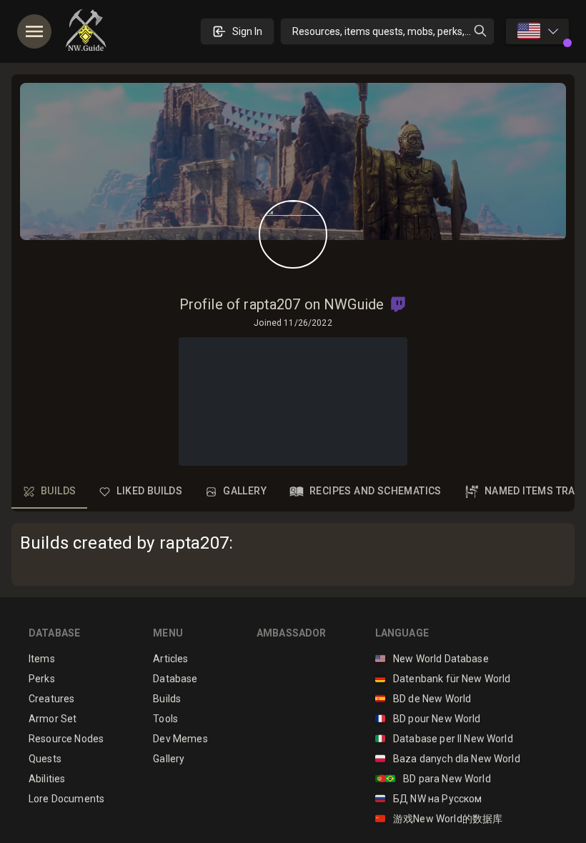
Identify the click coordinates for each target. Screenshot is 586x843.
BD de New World (423, 698)
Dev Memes (180, 738)
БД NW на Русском (428, 798)
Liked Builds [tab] (149, 491)
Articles (170, 658)
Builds (167, 698)
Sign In (247, 31)
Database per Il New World (444, 738)
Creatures (51, 698)
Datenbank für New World (443, 678)
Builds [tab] (58, 491)
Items (42, 658)
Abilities (47, 778)
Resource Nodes (66, 738)
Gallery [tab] (245, 491)
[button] (398, 304)
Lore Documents (66, 798)
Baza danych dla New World (447, 758)
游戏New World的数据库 (439, 818)
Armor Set (52, 718)
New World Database (432, 658)
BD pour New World (428, 718)
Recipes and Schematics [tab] (375, 491)
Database (175, 678)
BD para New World (433, 778)
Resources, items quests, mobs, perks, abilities (393, 31)
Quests (45, 758)
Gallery (168, 758)
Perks (42, 678)
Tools (165, 718)
